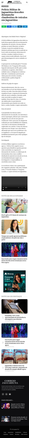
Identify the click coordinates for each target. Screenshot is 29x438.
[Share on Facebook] (9, 26)
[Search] (27, 2)
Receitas (17, 434)
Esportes (5, 434)
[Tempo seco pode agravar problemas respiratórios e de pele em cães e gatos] (14, 227)
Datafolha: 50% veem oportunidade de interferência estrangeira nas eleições (15, 317)
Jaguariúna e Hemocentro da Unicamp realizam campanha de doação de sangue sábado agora (16, 367)
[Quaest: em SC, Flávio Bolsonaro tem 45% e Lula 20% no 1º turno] (5, 406)
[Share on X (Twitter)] (14, 26)
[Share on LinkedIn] (19, 26)
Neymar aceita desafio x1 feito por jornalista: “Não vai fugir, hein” (19, 419)
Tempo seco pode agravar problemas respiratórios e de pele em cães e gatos (13, 237)
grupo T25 (16, 429)
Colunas (25, 432)
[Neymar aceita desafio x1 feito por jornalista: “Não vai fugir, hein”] (5, 419)
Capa (5, 432)
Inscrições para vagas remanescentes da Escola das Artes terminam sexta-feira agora (14, 260)
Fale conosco (24, 434)
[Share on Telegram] (25, 26)
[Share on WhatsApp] (3, 26)
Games (11, 434)
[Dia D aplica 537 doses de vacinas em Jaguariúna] (14, 206)
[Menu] (2, 2)
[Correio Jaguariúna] (14, 2)
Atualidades (18, 432)
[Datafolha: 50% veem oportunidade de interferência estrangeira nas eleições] (14, 306)
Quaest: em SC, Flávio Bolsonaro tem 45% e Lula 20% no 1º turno (18, 406)
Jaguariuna (5, 6)
